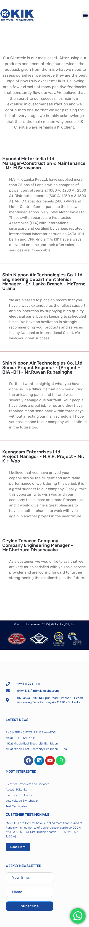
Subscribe (30, 906)
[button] (85, 15)
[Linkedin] (39, 760)
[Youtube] (50, 760)
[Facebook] (28, 760)
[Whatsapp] (60, 760)
